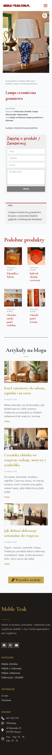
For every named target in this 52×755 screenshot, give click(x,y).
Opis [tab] (10, 205)
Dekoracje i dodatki (22, 111)
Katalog (22, 81)
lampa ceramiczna (18, 117)
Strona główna (11, 81)
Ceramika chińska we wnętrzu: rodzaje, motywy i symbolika (25, 460)
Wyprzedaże (22, 115)
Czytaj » (7, 421)
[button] (44, 15)
